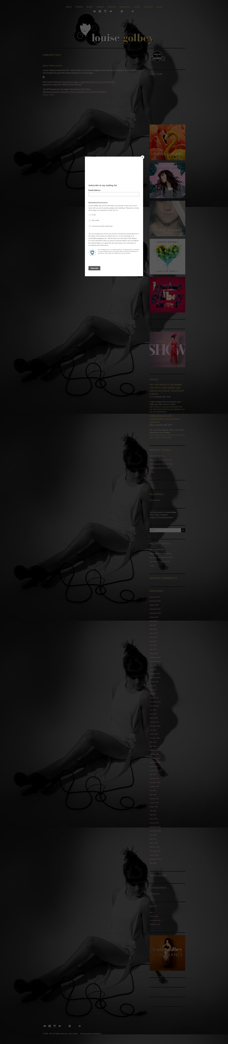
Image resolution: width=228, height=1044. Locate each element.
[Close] (142, 157)
